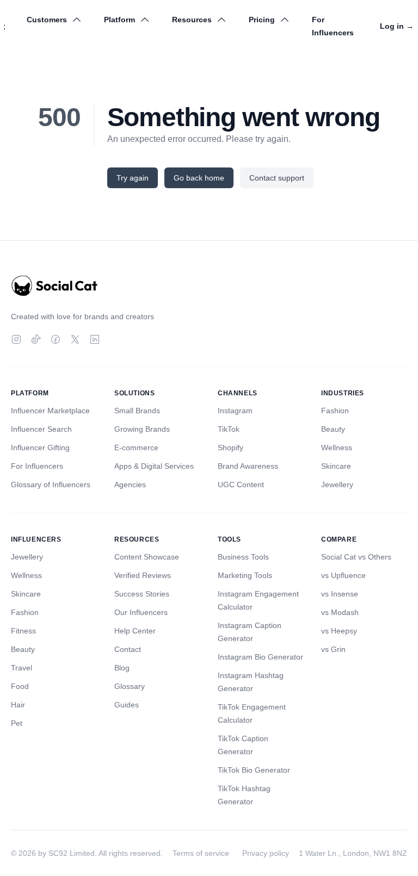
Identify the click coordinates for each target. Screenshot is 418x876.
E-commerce (136, 447)
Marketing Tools (245, 575)
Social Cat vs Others (356, 556)
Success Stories (141, 593)
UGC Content (241, 484)
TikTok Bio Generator (254, 770)
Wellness (336, 447)
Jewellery (337, 484)
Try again (132, 177)
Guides (126, 704)
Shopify (230, 447)
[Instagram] (16, 339)
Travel (21, 667)
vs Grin (333, 649)
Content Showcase (146, 556)
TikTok (228, 429)
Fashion (335, 410)
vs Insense (339, 593)
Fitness (23, 630)
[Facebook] (55, 339)
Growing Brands (142, 429)
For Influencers (333, 26)
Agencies (130, 484)
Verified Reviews (142, 575)
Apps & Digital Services (154, 466)
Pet (16, 723)
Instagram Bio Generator (260, 657)
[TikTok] (35, 339)
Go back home (199, 177)
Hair (18, 704)
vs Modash (340, 612)
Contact (127, 649)
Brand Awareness (248, 466)
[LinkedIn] (94, 339)
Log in (397, 26)
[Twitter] (75, 339)
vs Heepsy (339, 630)
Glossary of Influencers (50, 484)
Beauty (333, 429)
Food (20, 686)
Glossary (129, 686)
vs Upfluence (343, 575)
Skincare (336, 466)
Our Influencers (141, 612)
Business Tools (243, 556)
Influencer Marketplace (50, 410)
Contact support (276, 177)
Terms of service (201, 853)
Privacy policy (265, 853)
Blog (122, 667)
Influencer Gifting (40, 447)
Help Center (135, 630)
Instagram (235, 410)
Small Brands (137, 410)
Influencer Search (41, 429)
